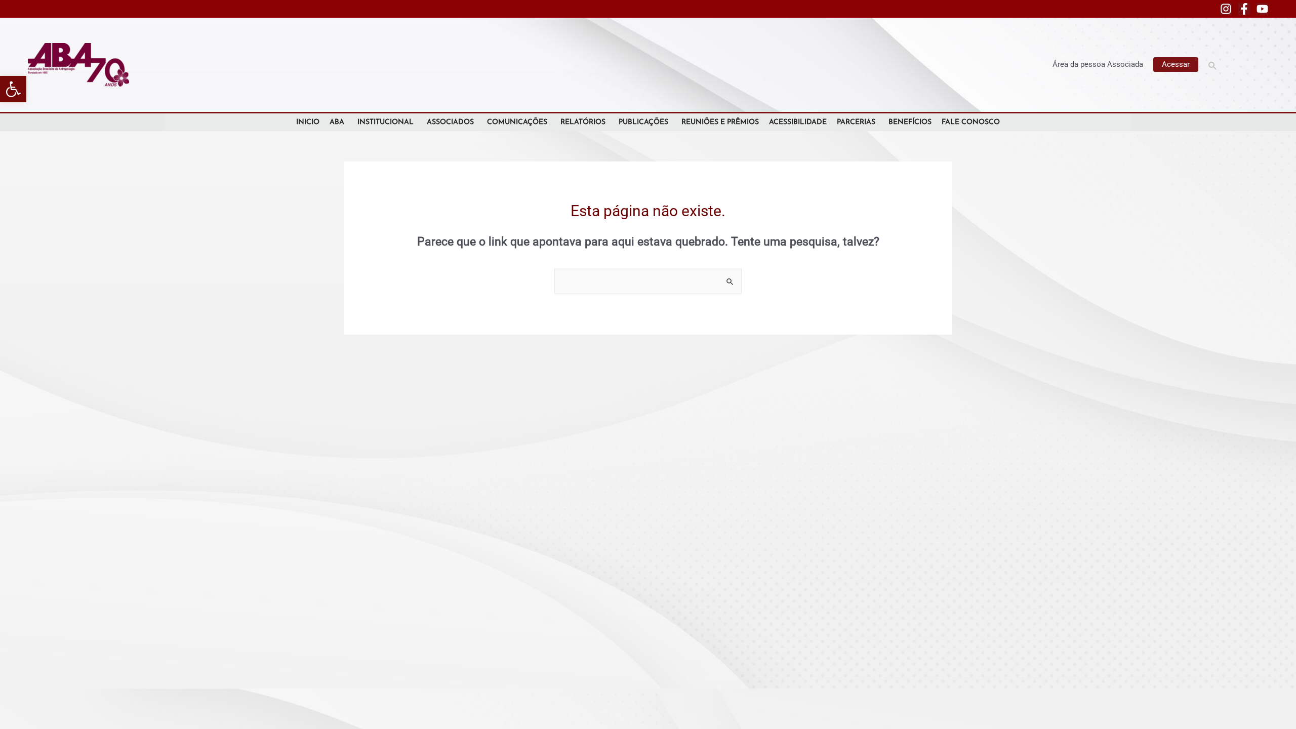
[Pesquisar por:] (648, 281)
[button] (13, 89)
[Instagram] (1226, 9)
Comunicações (517, 122)
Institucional (385, 122)
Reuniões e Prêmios (720, 122)
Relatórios (582, 122)
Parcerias (856, 122)
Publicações (643, 122)
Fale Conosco (971, 122)
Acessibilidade (798, 122)
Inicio (307, 122)
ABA (337, 122)
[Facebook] (1244, 9)
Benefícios (910, 122)
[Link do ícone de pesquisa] (1213, 64)
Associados (450, 122)
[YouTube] (1262, 9)
